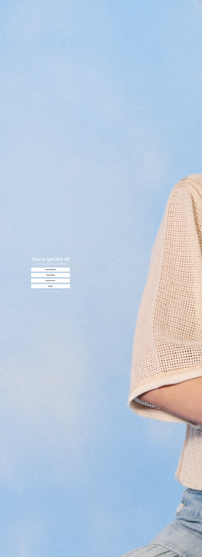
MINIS (50, 286)
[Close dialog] (200, 2)
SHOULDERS (50, 275)
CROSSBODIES (50, 270)
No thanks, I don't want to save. (50, 292)
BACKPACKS (50, 281)
